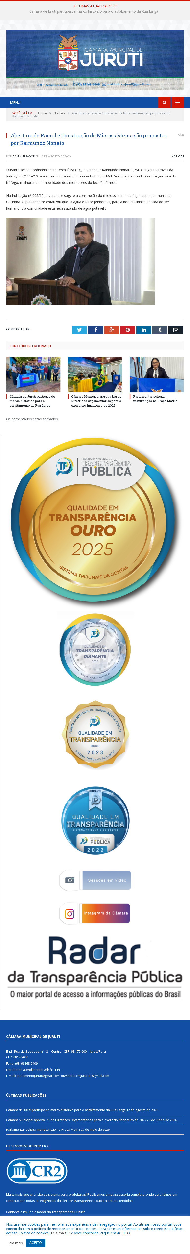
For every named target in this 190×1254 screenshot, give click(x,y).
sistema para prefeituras (67, 1194)
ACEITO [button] (35, 1242)
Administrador (24, 156)
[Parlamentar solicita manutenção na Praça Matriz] (157, 374)
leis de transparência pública (85, 1200)
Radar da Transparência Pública (61, 1212)
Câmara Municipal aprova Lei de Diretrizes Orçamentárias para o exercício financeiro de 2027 (94, 11)
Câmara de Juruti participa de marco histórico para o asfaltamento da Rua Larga (32, 400)
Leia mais (58, 1232)
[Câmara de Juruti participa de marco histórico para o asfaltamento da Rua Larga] (33, 374)
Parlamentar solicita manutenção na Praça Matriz (155, 398)
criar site (36, 1194)
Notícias (177, 156)
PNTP (27, 1212)
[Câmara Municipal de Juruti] (95, 59)
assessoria (121, 1194)
